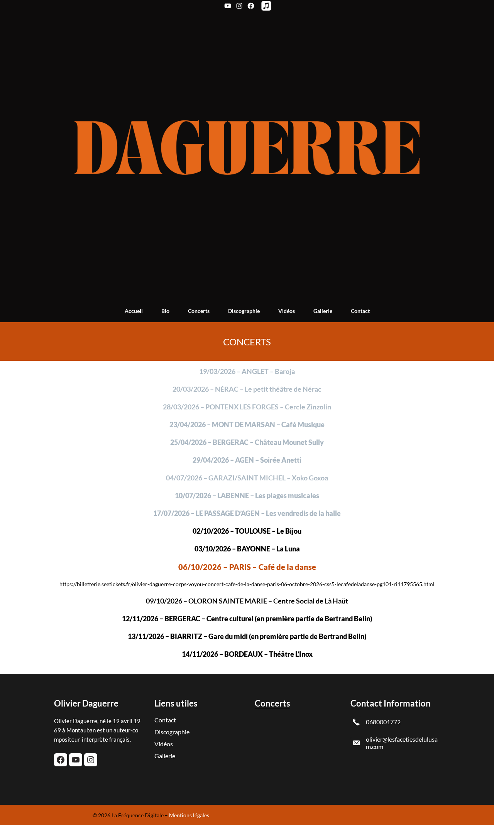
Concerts (272, 703)
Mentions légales (189, 815)
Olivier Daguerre (86, 703)
